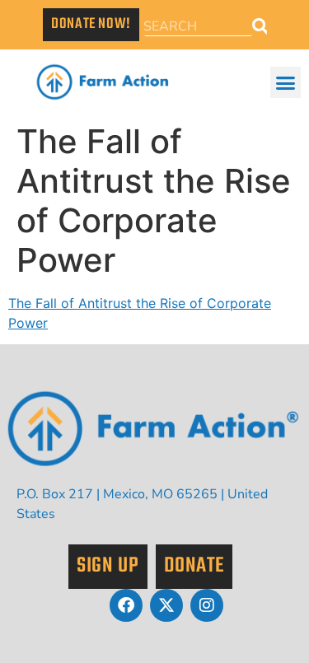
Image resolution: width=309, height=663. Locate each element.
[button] (286, 82)
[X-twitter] (166, 605)
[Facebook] (126, 605)
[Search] (259, 26)
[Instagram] (206, 605)
